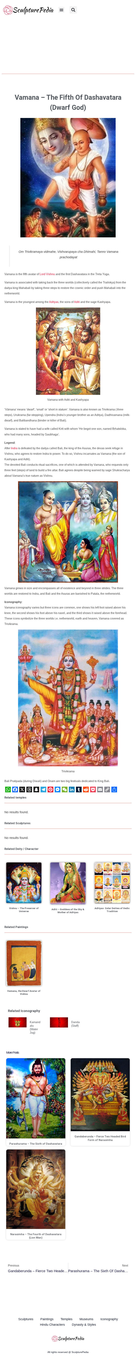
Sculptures (25, 1319)
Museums (86, 1319)
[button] (61, 10)
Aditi (77, 301)
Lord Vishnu (47, 274)
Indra (14, 448)
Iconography (109, 1319)
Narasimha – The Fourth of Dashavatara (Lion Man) (35, 1236)
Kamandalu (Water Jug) (35, 1027)
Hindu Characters (52, 1324)
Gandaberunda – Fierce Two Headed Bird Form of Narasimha (100, 1138)
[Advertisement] (68, 46)
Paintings (46, 1319)
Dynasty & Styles (84, 1324)
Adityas (53, 301)
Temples (66, 1319)
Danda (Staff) (75, 1023)
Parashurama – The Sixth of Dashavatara (35, 1143)
